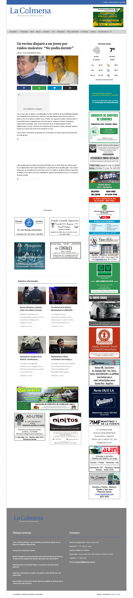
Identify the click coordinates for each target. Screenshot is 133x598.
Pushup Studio (115, 594)
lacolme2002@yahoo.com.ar (84, 562)
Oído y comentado (73, 32)
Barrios (38, 32)
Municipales (61, 32)
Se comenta (84, 32)
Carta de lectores (103, 32)
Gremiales (46, 32)
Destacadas (24, 32)
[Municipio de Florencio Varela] (104, 98)
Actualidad (13, 32)
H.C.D (53, 32)
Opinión (93, 32)
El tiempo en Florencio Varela (104, 79)
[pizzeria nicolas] (104, 186)
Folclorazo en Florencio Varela (24, 550)
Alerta (32, 32)
